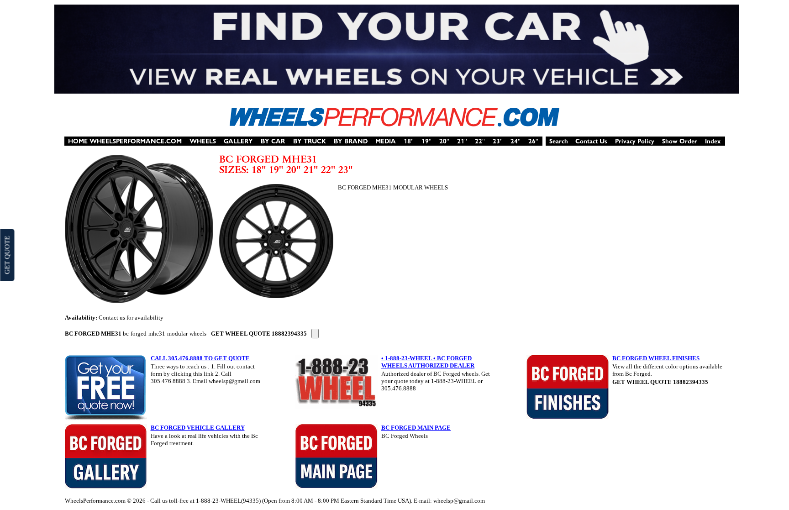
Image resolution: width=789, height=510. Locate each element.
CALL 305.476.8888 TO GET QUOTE (200, 358)
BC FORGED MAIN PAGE (416, 427)
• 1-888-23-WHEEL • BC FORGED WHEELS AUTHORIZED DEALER (427, 362)
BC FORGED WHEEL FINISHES (656, 358)
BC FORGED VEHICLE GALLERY (198, 427)
